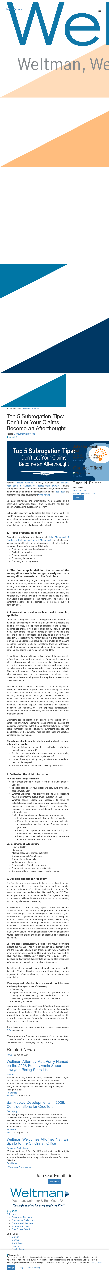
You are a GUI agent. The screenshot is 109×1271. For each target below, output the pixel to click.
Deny (21, 1267)
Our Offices (17, 1242)
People (15, 1245)
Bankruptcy (12, 1111)
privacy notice (96, 1262)
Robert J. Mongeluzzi (41, 540)
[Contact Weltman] (15, 1211)
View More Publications (19, 1167)
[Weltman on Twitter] (13, 1211)
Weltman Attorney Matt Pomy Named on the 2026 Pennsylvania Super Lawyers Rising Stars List (37, 1065)
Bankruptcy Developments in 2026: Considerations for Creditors (36, 1104)
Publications (18, 1249)
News (9, 1054)
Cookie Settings (34, 1267)
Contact (78, 497)
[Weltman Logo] (40, 1197)
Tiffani (10, 1030)
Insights (10, 1095)
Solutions (11, 1214)
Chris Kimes (44, 494)
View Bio (77, 476)
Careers (16, 1236)
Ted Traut (60, 491)
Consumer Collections (24, 433)
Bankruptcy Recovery (22, 1217)
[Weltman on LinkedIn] (10, 1211)
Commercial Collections (23, 1220)
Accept (11, 1267)
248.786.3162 (79, 490)
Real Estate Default (21, 1229)
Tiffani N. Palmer (31, 408)
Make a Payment (14, 9)
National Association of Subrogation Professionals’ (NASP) (38, 484)
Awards (10, 1074)
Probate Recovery (20, 1226)
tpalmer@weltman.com (84, 493)
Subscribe (78, 460)
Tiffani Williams (25, 482)
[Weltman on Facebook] (7, 1211)
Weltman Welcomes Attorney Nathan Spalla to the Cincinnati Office (37, 1141)
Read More (12, 1092)
